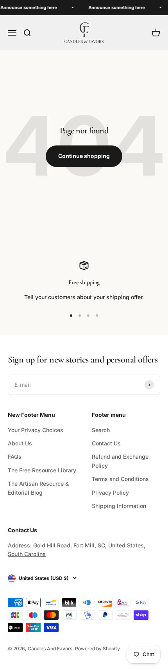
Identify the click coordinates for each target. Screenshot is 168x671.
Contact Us (106, 443)
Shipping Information (119, 505)
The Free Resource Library (42, 470)
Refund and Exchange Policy (120, 460)
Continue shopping (84, 155)
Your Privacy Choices (35, 430)
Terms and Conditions (120, 478)
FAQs (14, 456)
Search (101, 430)
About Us (20, 443)
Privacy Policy (110, 492)
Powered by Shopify (97, 648)
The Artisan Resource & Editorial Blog (38, 487)
